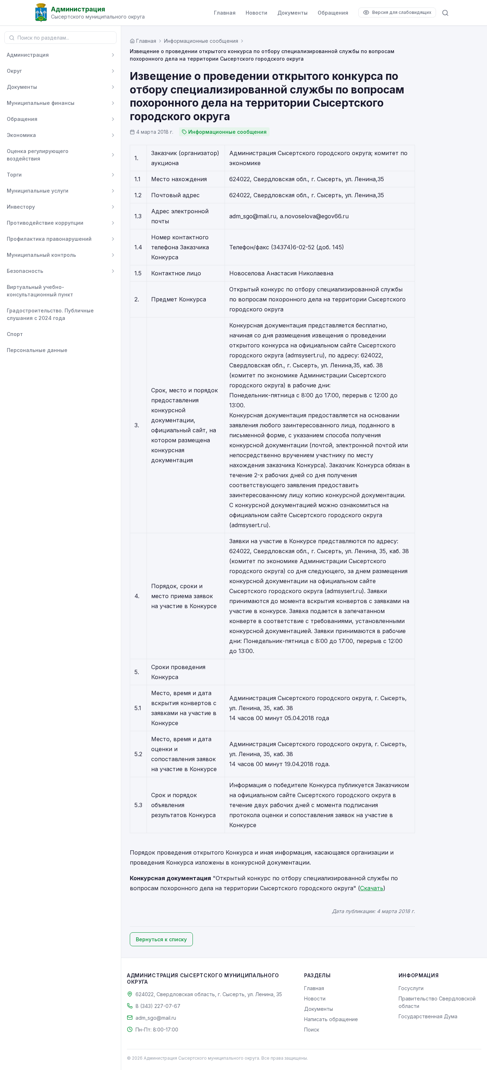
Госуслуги (411, 988)
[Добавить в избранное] (113, 291)
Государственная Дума (428, 1016)
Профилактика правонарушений (49, 239)
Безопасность (25, 271)
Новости (256, 13)
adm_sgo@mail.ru (155, 1018)
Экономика (21, 135)
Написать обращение (331, 1019)
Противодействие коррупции (45, 223)
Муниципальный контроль (41, 255)
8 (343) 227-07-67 (157, 1006)
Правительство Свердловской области (437, 1002)
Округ (14, 71)
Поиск (311, 1029)
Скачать (371, 888)
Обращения (333, 13)
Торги (14, 175)
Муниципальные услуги (37, 191)
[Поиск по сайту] (445, 12)
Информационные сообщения (201, 41)
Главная (225, 13)
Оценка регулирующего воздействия (37, 155)
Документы (292, 13)
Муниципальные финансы (41, 103)
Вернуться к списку (161, 939)
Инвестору (21, 207)
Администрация (28, 55)
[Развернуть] (113, 55)
